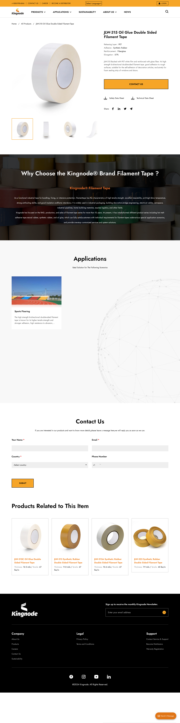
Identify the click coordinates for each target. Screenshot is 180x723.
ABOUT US (108, 12)
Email (94, 439)
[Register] (164, 612)
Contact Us (16, 654)
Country (16, 456)
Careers (15, 649)
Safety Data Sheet (116, 98)
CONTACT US (33, 3)
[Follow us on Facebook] (71, 677)
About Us (15, 639)
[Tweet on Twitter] (125, 109)
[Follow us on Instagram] (84, 677)
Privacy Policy (82, 639)
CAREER (45, 3)
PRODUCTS (37, 12)
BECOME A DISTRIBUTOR (61, 3)
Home (14, 23)
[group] (30, 546)
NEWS (127, 12)
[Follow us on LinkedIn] (109, 677)
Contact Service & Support (157, 639)
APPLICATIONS (61, 12)
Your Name (17, 439)
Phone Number (99, 456)
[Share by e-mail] (131, 109)
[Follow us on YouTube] (96, 677)
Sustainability (17, 659)
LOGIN (164, 3)
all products (26, 23)
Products (15, 644)
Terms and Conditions (85, 644)
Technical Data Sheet (145, 98)
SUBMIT (22, 483)
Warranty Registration (155, 649)
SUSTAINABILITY (87, 12)
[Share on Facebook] (113, 109)
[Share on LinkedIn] (119, 109)
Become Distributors (154, 644)
